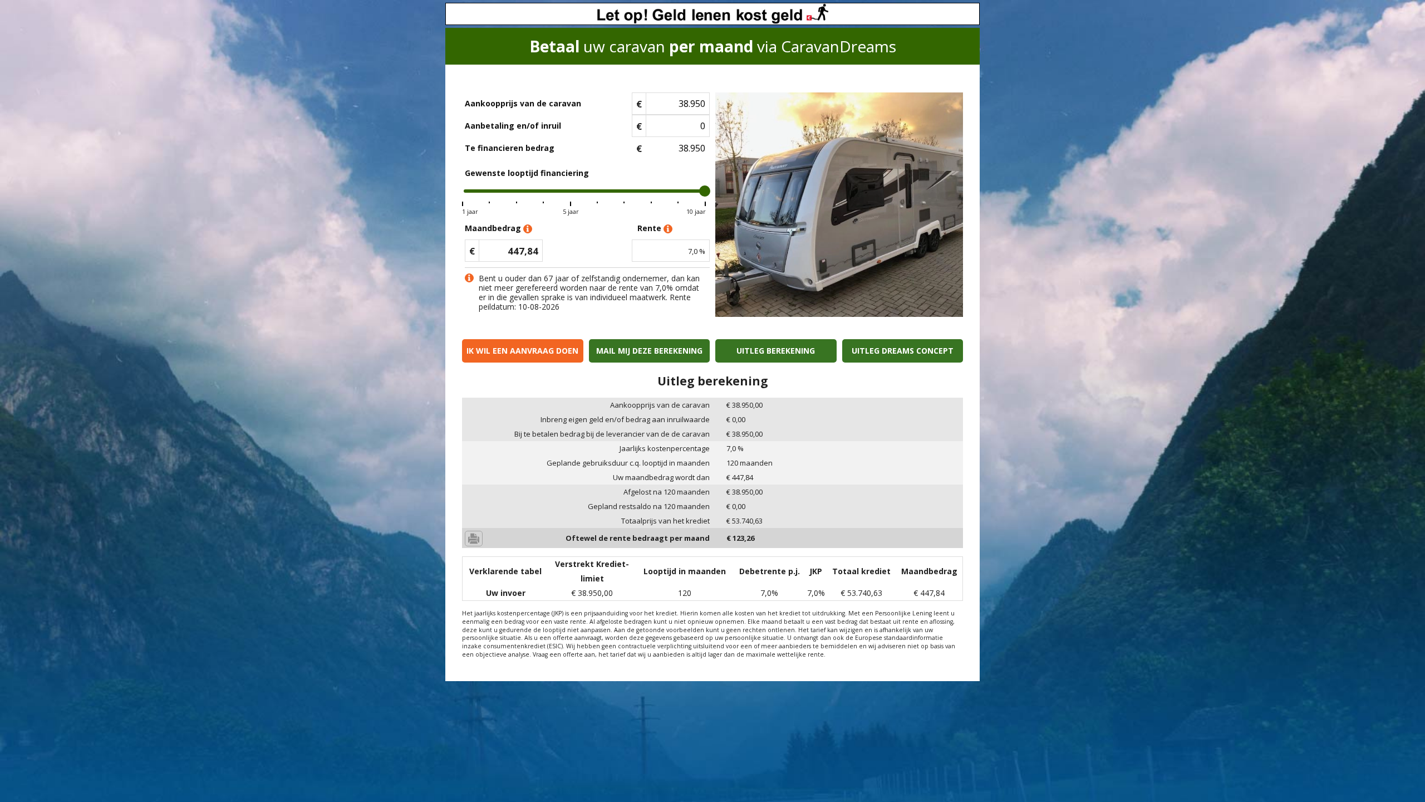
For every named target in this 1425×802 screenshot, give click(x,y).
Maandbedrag (494, 228)
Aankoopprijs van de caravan (523, 103)
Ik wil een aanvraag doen (522, 350)
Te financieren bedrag (509, 148)
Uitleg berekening (775, 350)
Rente (650, 228)
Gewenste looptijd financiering (527, 173)
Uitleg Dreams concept (903, 350)
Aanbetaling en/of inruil (513, 125)
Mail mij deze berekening (649, 350)
